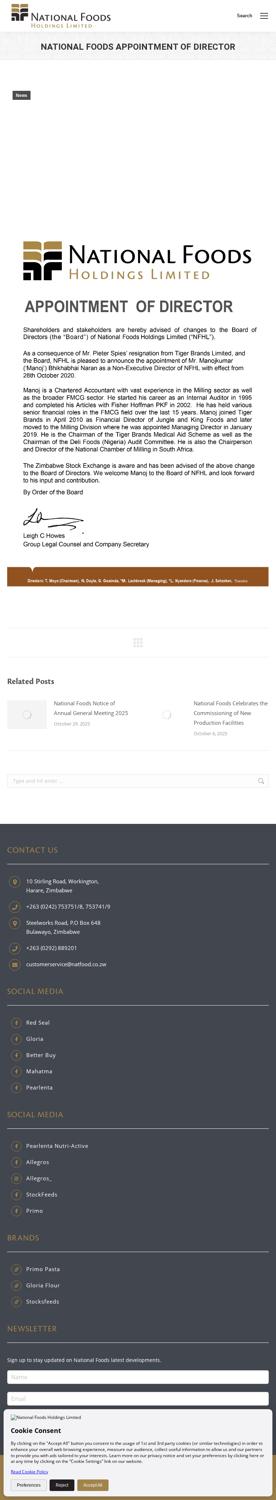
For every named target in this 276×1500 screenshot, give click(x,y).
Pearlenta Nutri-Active (57, 1145)
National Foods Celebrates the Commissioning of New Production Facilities (231, 713)
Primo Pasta (43, 1269)
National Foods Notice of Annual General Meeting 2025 (91, 708)
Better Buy (41, 1055)
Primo (34, 1210)
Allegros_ (39, 1178)
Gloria (34, 1038)
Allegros (37, 1162)
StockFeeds (42, 1194)
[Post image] (27, 714)
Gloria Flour (43, 1285)
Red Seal (38, 1022)
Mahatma (39, 1071)
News (21, 95)
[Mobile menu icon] (264, 16)
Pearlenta (39, 1087)
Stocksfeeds (42, 1301)
